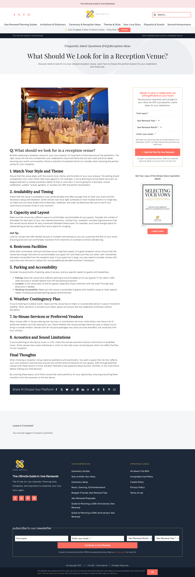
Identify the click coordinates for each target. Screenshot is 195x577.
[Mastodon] (77, 389)
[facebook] (14, 15)
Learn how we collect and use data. (51, 573)
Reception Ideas (120, 46)
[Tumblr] (103, 389)
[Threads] (98, 389)
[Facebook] (56, 389)
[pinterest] (24, 15)
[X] (61, 389)
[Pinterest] (109, 389)
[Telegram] (93, 389)
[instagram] (29, 15)
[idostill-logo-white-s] (20, 461)
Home (144, 36)
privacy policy (159, 161)
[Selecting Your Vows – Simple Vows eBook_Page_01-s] (157, 184)
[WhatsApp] (88, 389)
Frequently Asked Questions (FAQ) (87, 46)
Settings (113, 573)
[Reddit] (72, 389)
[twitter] (19, 15)
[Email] (114, 389)
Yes (152, 572)
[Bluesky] (67, 389)
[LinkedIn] (82, 389)
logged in (29, 433)
